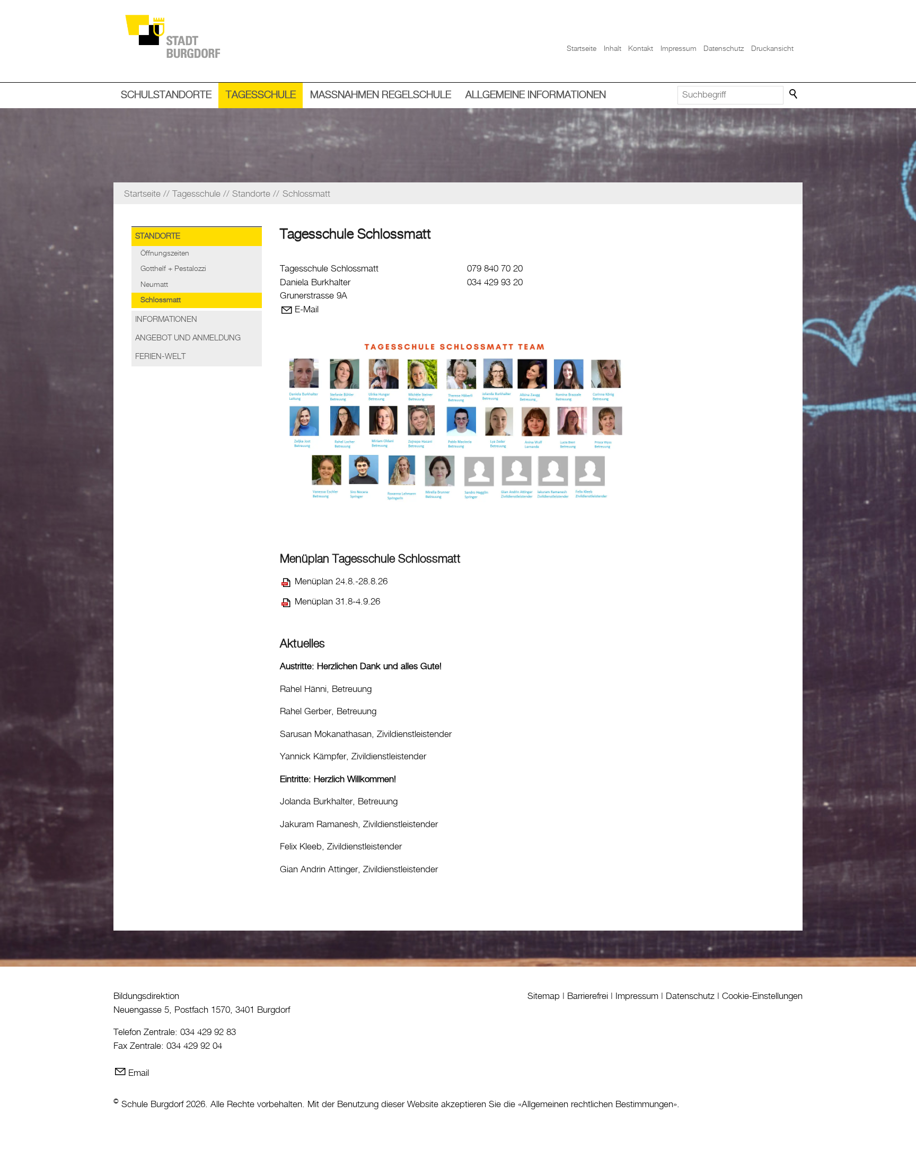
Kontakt (640, 48)
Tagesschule (261, 95)
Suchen (794, 94)
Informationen (166, 319)
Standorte (157, 236)
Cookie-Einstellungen (762, 996)
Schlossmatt (160, 300)
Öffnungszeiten (164, 253)
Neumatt (154, 284)
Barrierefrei (587, 996)
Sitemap (543, 996)
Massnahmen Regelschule (380, 95)
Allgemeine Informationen (535, 95)
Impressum (678, 48)
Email (138, 1073)
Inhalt (612, 48)
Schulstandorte (166, 95)
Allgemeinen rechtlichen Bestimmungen (597, 1104)
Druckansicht (772, 48)
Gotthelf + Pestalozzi (173, 269)
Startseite (581, 48)
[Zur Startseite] (172, 36)
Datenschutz (723, 48)
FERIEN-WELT (160, 357)
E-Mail (307, 309)
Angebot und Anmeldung (188, 338)
